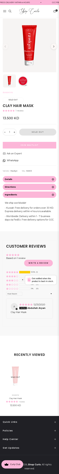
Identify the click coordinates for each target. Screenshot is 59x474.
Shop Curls (34, 464)
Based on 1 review (16, 258)
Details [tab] (8, 179)
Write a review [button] (38, 263)
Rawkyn (15, 395)
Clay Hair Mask (15, 398)
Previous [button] (5, 46)
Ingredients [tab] (11, 194)
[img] (26, 304)
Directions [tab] (10, 187)
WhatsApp (13, 160)
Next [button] (54, 46)
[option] (29, 45)
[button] (9, 110)
